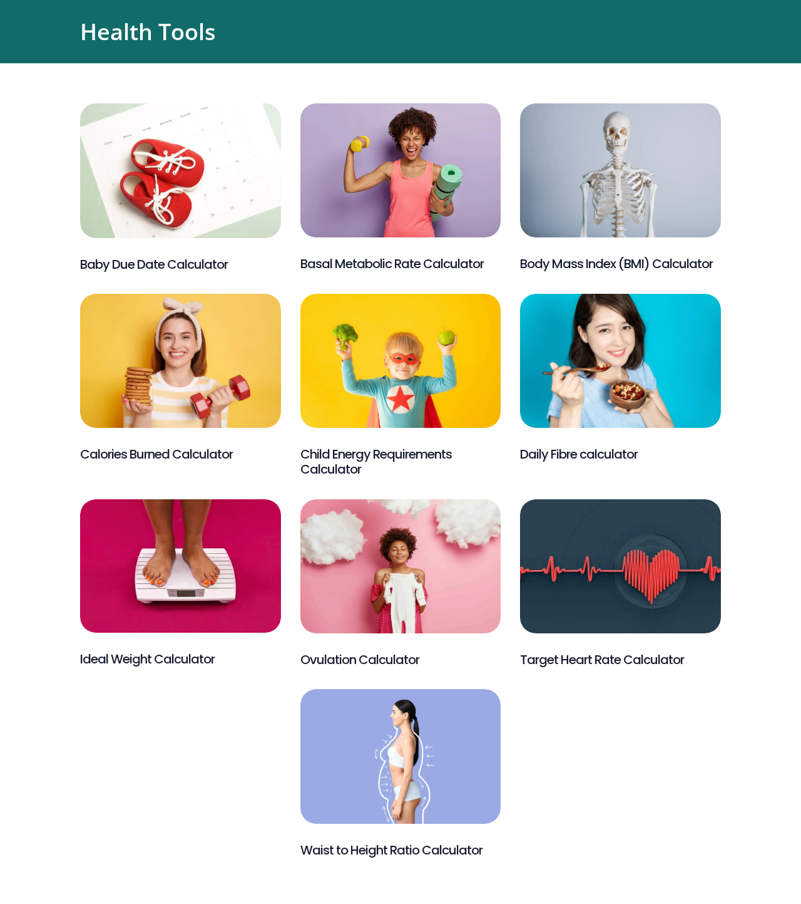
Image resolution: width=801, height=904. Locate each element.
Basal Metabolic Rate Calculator (392, 264)
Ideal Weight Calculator (147, 659)
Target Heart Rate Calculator (602, 659)
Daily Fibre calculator (579, 454)
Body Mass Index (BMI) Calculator (616, 264)
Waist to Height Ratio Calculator (391, 850)
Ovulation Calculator (359, 659)
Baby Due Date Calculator (154, 264)
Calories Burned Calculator (156, 454)
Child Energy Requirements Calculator (376, 461)
